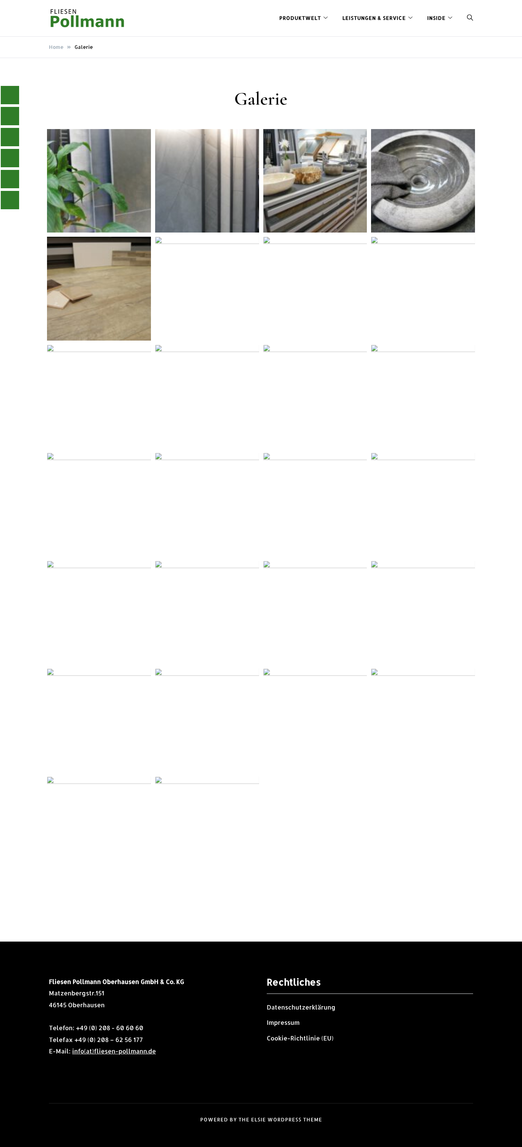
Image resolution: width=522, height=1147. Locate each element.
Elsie (258, 1119)
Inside (436, 18)
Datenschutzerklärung (301, 1007)
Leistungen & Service (374, 18)
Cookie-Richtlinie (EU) (300, 1038)
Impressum (283, 1022)
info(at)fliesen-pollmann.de (114, 1051)
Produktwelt (300, 18)
